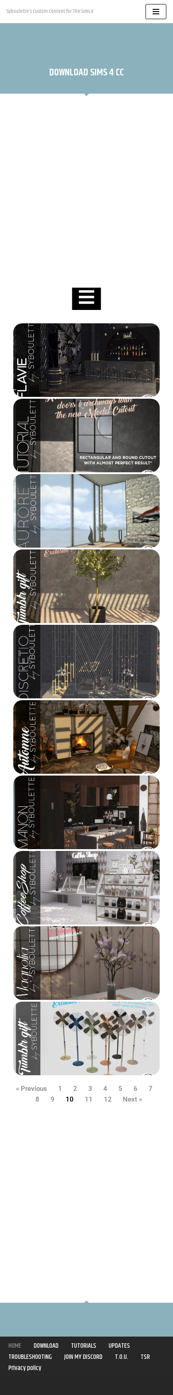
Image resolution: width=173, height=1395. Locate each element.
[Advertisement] (86, 192)
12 (108, 1099)
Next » (132, 1099)
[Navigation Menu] (155, 11)
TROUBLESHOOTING (30, 1357)
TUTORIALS (83, 1346)
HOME (14, 1346)
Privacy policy (24, 1368)
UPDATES (119, 1346)
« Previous (31, 1089)
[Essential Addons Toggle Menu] (86, 299)
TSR (145, 1357)
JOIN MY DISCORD (83, 1357)
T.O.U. (121, 1357)
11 (89, 1099)
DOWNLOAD (46, 1346)
